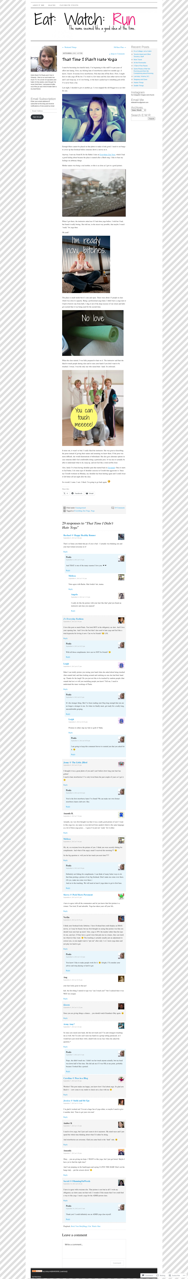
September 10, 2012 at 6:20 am (72, 1184)
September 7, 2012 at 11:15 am (72, 1103)
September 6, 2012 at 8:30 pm (75, 868)
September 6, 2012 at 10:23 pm (75, 646)
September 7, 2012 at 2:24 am (72, 1027)
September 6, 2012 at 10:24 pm (75, 793)
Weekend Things (69, 47)
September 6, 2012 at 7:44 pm (72, 841)
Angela (74, 594)
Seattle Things (139, 86)
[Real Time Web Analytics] (37, 1271)
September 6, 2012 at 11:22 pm (75, 957)
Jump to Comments (117, 53)
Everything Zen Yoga (107, 154)
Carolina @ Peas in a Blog (75, 1078)
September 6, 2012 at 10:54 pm (78, 722)
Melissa (72, 575)
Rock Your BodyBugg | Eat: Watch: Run (85, 1226)
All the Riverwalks (140, 63)
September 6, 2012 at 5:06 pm (72, 538)
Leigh (66, 663)
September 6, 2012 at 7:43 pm (78, 578)
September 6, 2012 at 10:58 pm (80, 741)
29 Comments (120, 507)
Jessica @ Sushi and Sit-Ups (76, 1100)
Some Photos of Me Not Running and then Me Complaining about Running (143, 71)
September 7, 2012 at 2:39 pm (72, 1153)
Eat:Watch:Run (36, 1277)
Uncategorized (80, 507)
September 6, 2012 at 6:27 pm (72, 666)
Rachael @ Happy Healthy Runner (79, 535)
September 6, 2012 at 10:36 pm (72, 980)
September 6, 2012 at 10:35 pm (72, 920)
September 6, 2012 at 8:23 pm (75, 697)
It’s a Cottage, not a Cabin (143, 51)
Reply (65, 551)
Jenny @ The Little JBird (75, 762)
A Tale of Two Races (141, 66)
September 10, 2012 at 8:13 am (75, 1208)
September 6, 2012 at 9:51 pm (72, 897)
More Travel (138, 60)
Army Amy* (69, 1024)
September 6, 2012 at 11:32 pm (80, 597)
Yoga (93, 511)
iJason (66, 1004)
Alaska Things (138, 82)
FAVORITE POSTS (69, 5)
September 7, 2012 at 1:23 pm (72, 1126)
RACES (52, 5)
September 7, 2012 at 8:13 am (75, 1055)
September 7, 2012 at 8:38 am (72, 1081)
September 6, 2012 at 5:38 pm (72, 621)
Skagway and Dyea (140, 79)
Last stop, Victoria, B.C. (142, 76)
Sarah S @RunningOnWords (76, 1181)
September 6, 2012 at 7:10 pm (72, 816)
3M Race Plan (120, 47)
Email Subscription (43, 99)
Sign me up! (37, 117)
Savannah (111, 467)
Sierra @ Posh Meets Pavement (78, 894)
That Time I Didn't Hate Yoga (89, 59)
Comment (117, 1263)
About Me (39, 5)
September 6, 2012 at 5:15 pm (75, 560)
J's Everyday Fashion (73, 618)
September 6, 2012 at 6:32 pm (72, 765)
